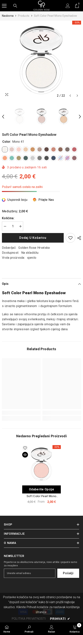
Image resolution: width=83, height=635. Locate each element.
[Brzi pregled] (25, 455)
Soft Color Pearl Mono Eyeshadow (41, 496)
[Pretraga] (15, 5)
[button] (70, 95)
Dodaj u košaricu (32, 238)
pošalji (68, 573)
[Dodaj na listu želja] (70, 238)
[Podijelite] (78, 238)
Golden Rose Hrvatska (34, 248)
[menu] (4, 5)
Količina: (8, 218)
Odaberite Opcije (41, 489)
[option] (41, 60)
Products (23, 15)
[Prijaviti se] (68, 6)
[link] (21, 413)
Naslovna (8, 15)
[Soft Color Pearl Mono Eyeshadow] (41, 464)
